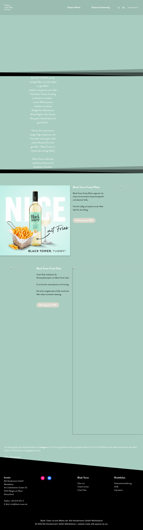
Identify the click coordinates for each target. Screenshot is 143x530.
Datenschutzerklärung (122, 483)
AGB (116, 486)
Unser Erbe (81, 490)
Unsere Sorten (83, 486)
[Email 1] (123, 8)
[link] (133, 7)
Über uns (81, 483)
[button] (84, 220)
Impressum (118, 490)
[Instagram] (119, 8)
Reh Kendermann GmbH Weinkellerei (85, 520)
